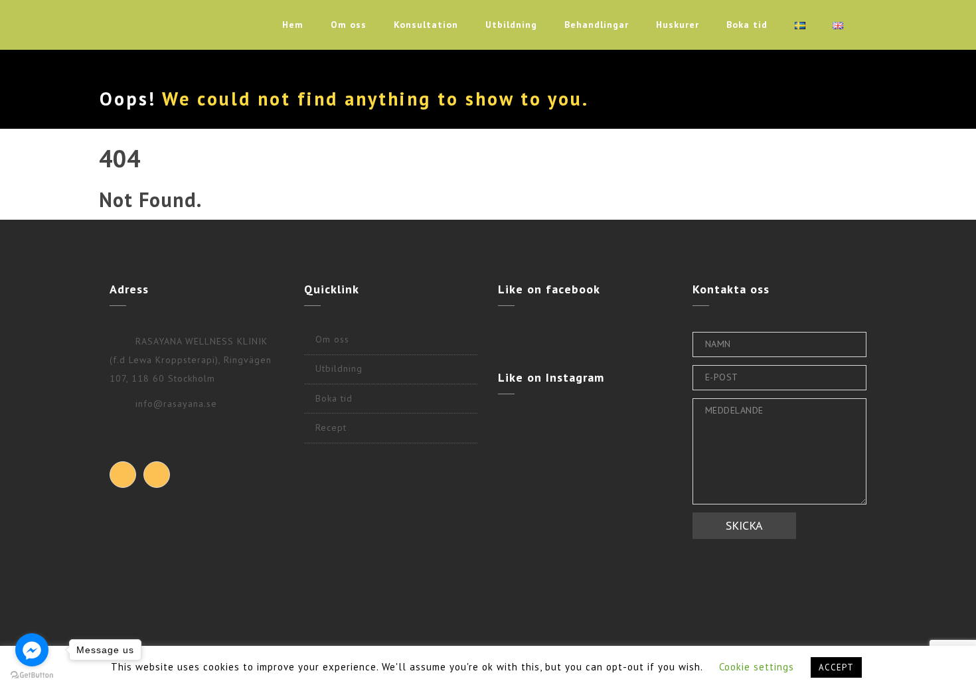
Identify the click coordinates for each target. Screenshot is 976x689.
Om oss (348, 25)
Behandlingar (596, 25)
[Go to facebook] (31, 649)
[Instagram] (156, 474)
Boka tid (747, 25)
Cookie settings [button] (756, 666)
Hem (292, 25)
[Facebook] (123, 474)
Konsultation (426, 25)
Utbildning (511, 25)
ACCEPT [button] (836, 667)
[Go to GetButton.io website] (32, 675)
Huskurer (677, 25)
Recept (331, 427)
